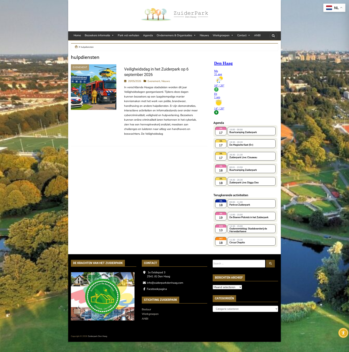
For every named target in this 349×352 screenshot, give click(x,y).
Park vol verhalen (128, 35)
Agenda (148, 35)
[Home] (76, 46)
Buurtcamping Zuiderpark (243, 132)
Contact (241, 35)
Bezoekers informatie (97, 35)
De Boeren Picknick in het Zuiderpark (248, 217)
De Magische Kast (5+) (241, 145)
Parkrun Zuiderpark (239, 205)
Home (77, 35)
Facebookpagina (157, 289)
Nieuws (204, 35)
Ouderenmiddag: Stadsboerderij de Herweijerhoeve (248, 229)
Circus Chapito (237, 242)
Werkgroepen (221, 35)
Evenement (80, 67)
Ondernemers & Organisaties (174, 35)
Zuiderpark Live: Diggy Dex (244, 182)
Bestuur (146, 309)
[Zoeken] (270, 263)
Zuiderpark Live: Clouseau (243, 157)
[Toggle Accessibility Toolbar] (343, 333)
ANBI (257, 35)
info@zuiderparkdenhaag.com (165, 283)
